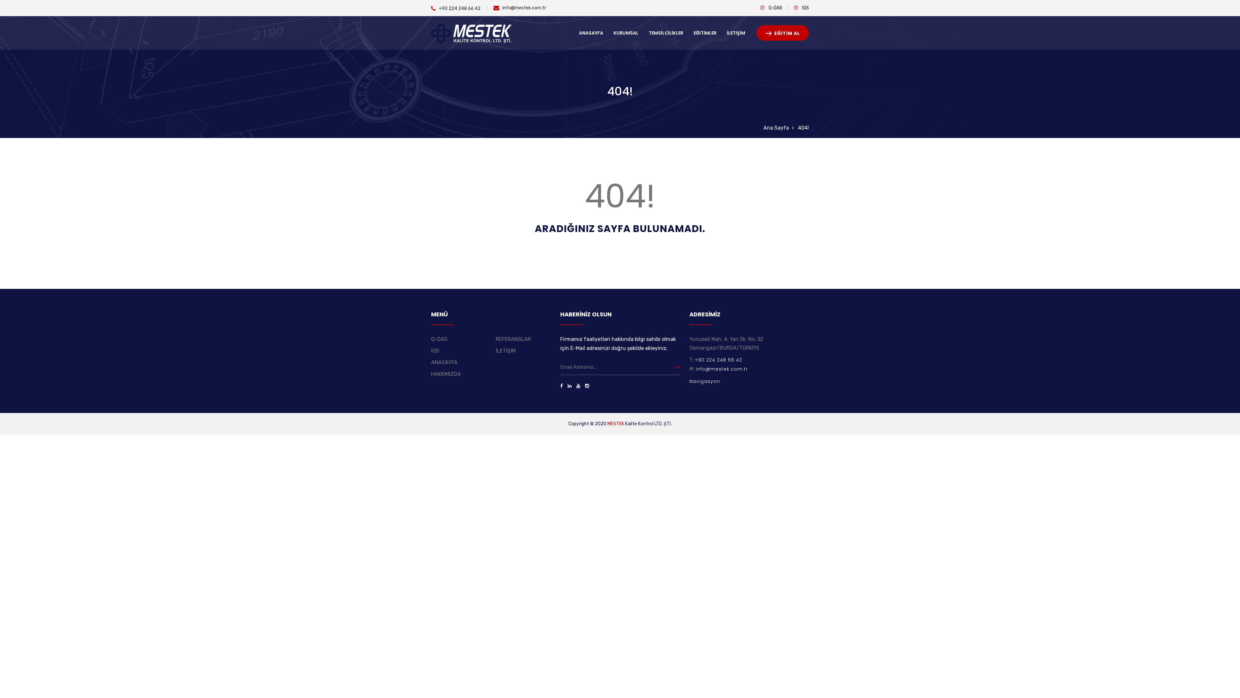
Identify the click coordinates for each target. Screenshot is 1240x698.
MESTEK (615, 424)
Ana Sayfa (776, 128)
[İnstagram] (587, 386)
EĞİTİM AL (786, 33)
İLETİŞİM (736, 33)
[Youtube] (578, 386)
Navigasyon (704, 381)
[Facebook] (561, 386)
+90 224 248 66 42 (459, 8)
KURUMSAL (626, 33)
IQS (805, 8)
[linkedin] (570, 386)
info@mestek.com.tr (524, 8)
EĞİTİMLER (705, 33)
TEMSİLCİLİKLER (666, 33)
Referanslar (513, 339)
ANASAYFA (591, 33)
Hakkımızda (446, 374)
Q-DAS (775, 8)
